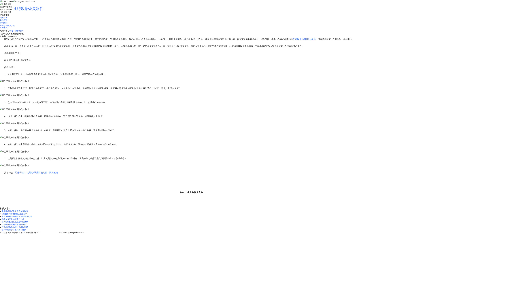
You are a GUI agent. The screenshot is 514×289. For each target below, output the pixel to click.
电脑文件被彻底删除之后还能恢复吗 (17, 216)
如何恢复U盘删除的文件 (304, 39)
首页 (11, 31)
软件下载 (3, 20)
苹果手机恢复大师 (7, 25)
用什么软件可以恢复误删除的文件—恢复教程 (36, 172)
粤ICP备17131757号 (49, 232)
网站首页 (3, 17)
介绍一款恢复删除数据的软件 (14, 224)
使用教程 (3, 23)
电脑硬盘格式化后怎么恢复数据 (15, 211)
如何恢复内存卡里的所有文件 (14, 230)
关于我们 (3, 28)
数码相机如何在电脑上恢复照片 (15, 222)
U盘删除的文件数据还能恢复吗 (14, 214)
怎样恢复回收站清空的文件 (13, 219)
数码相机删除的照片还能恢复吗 (15, 227)
